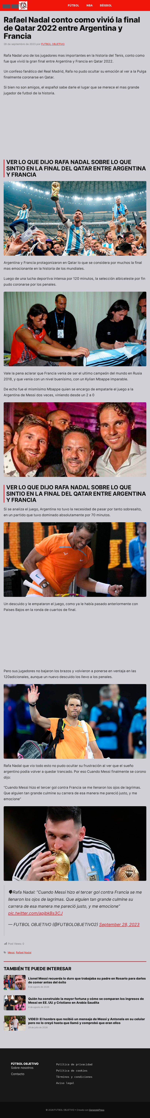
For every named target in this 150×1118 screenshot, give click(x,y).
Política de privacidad (74, 1064)
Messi (11, 952)
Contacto (17, 1074)
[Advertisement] (75, 126)
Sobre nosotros (22, 1068)
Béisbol (106, 5)
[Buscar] (15, 6)
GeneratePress (96, 1109)
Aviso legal (65, 1083)
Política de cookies (71, 1070)
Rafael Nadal (23, 952)
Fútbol (73, 5)
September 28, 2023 (119, 924)
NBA (90, 5)
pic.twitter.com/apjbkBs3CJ (35, 913)
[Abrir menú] (6, 6)
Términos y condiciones (74, 1077)
